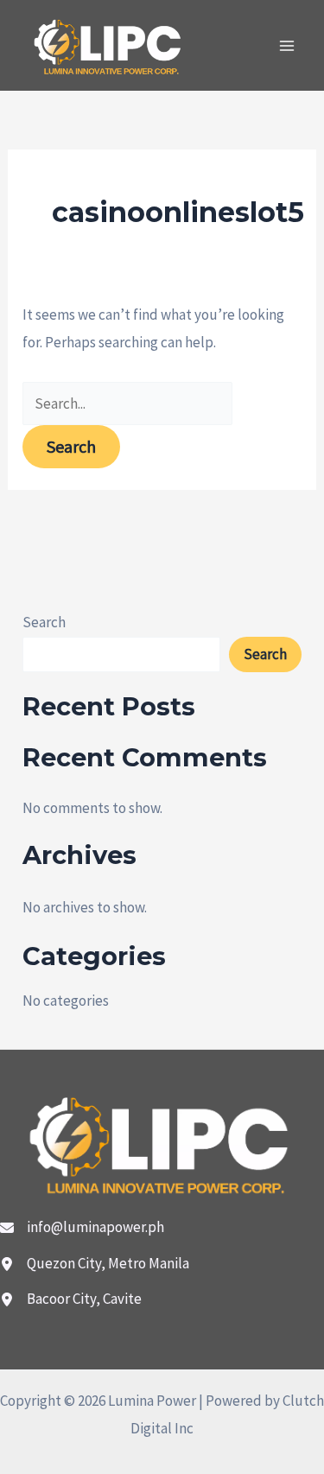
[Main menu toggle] (288, 46)
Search (44, 622)
